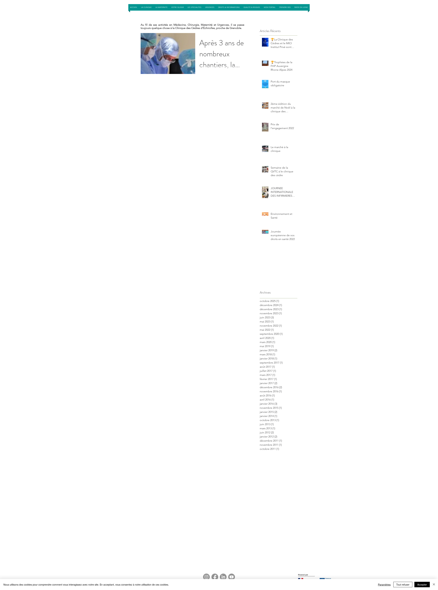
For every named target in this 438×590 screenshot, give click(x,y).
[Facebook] (214, 577)
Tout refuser (402, 584)
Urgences (223, 24)
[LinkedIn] (223, 577)
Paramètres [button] (384, 584)
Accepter (422, 584)
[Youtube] (231, 577)
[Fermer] (434, 584)
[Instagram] (206, 577)
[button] (178, 7)
